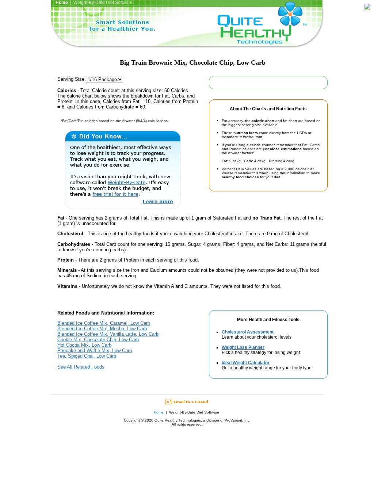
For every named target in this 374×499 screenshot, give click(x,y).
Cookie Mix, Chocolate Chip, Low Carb (98, 339)
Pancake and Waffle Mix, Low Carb (94, 350)
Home (159, 412)
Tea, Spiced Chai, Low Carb (86, 356)
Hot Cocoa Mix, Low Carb (84, 345)
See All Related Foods (80, 367)
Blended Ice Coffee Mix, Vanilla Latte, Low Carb (108, 334)
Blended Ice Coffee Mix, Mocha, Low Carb (102, 328)
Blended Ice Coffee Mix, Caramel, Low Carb (103, 323)
